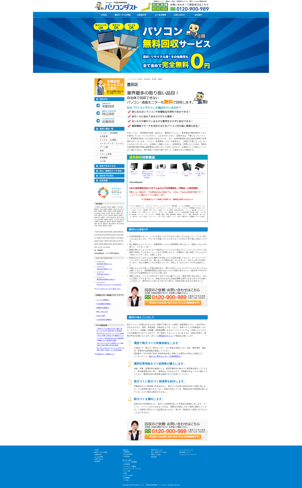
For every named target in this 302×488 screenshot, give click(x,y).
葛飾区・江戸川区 (117, 207)
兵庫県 (109, 226)
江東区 (105, 211)
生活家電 (104, 136)
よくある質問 (98, 457)
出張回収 (127, 456)
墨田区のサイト (165, 336)
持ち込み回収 (128, 454)
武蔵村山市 (102, 221)
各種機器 (104, 157)
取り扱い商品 (127, 460)
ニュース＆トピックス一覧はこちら (108, 289)
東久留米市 (112, 224)
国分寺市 (113, 217)
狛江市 (100, 224)
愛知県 (105, 226)
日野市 (100, 215)
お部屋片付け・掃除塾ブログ (105, 354)
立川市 (105, 215)
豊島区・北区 (98, 209)
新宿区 (109, 211)
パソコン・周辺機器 (109, 133)
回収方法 (125, 450)
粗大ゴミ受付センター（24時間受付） (165, 356)
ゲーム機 (104, 147)
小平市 (107, 217)
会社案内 (97, 461)
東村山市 (97, 217)
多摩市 (96, 221)
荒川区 (113, 213)
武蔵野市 (119, 221)
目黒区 (100, 211)
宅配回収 (127, 452)
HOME (96, 450)
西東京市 (105, 224)
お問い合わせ (98, 459)
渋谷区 (115, 209)
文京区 (108, 213)
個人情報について (185, 452)
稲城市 (121, 215)
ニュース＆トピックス (186, 450)
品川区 (109, 207)
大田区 (114, 211)
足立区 (120, 209)
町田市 (122, 219)
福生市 (109, 221)
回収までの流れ (156, 454)
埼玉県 (119, 224)
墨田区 (110, 209)
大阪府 (100, 226)
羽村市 (111, 219)
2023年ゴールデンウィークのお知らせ (109, 284)
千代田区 (97, 207)
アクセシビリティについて (187, 454)
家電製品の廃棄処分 (102, 308)
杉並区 (98, 213)
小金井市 (110, 215)
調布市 (116, 215)
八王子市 (116, 219)
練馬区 (119, 211)
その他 (103, 161)
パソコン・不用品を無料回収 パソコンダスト (153, 485)
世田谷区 (103, 207)
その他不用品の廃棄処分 (104, 319)
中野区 (118, 213)
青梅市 (106, 219)
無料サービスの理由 (100, 452)
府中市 (119, 217)
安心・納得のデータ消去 (159, 452)
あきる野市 (99, 219)
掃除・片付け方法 (102, 312)
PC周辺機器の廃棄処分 (103, 304)
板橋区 (105, 209)
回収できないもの (156, 450)
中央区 (103, 213)
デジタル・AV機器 (108, 140)
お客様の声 (97, 454)
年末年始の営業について (104, 264)
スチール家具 (106, 154)
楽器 (102, 150)
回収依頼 (154, 457)
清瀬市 (103, 217)
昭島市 (114, 221)
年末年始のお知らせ (103, 274)
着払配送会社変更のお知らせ (106, 279)
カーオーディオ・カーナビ (112, 143)
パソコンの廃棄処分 (102, 300)
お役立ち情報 (100, 316)
